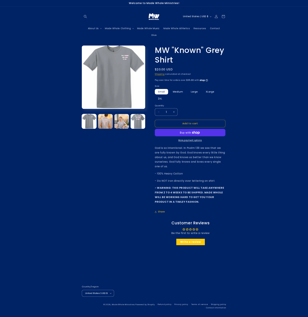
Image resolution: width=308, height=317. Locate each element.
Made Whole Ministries (123, 304)
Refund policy (164, 304)
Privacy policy (181, 304)
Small (161, 91)
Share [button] (161, 211)
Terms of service (199, 304)
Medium (178, 91)
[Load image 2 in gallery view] (105, 121)
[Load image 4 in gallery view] (138, 121)
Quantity (159, 105)
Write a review (190, 242)
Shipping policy (218, 304)
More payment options (190, 140)
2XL (160, 98)
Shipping (160, 74)
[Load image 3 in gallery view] (121, 121)
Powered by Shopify (145, 304)
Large (194, 91)
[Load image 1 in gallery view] (89, 121)
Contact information (216, 307)
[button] (85, 16)
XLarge (210, 91)
